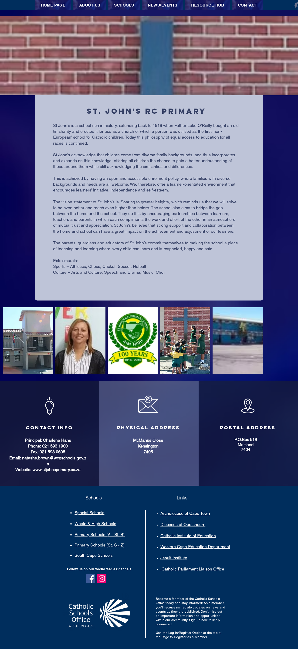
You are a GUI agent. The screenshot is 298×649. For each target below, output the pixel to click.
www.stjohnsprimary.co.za (57, 469)
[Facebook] (90, 578)
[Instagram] (101, 578)
